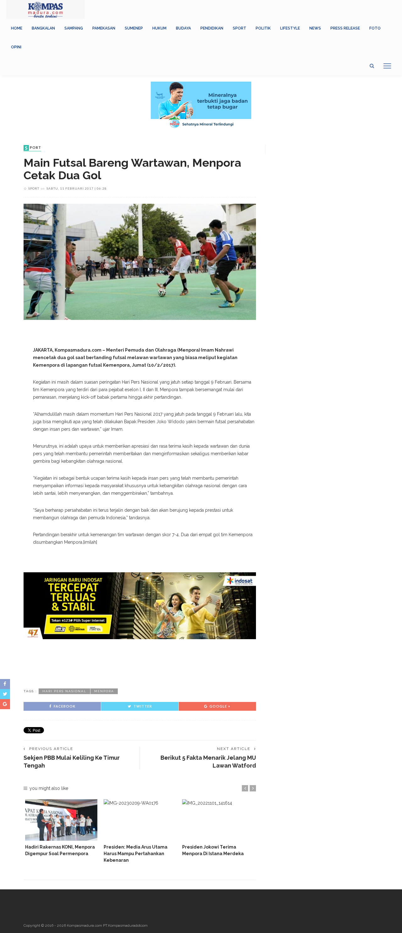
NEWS (315, 28)
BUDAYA (183, 28)
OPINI (16, 47)
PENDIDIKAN (211, 28)
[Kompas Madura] (45, 9)
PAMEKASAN (103, 28)
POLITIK (263, 28)
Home (16, 28)
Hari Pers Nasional (64, 691)
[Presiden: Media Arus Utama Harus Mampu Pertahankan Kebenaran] (140, 819)
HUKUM (159, 28)
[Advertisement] (139, 663)
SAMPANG (73, 28)
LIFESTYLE (290, 28)
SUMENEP (134, 28)
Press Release (345, 28)
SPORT (239, 28)
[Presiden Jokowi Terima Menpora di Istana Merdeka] (218, 819)
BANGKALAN (43, 28)
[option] (61, 828)
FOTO (375, 28)
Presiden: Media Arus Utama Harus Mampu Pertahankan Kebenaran (135, 853)
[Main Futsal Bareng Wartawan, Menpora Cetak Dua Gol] (140, 261)
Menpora (104, 691)
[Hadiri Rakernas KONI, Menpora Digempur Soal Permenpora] (61, 819)
